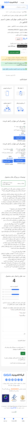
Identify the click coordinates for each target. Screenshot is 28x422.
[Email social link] (17, 79)
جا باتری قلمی (19, 35)
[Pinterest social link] (15, 79)
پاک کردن (24, 49)
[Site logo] (11, 2)
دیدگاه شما (22, 315)
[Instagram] (18, 380)
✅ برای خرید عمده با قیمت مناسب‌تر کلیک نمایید (15, 69)
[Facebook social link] (18, 79)
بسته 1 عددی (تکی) (7, 182)
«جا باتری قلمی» (11, 59)
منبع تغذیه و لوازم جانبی (15, 11)
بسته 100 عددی (6, 184)
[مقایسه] (26, 75)
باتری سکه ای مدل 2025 (7, 152)
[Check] (6, 380)
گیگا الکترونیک (13, 407)
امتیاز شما (22, 312)
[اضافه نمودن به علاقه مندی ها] (23, 75)
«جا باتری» (19, 59)
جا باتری (22, 32)
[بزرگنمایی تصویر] (24, 13)
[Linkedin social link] (13, 79)
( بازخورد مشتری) (10, 75)
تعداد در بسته (24, 43)
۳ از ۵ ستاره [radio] (14, 312)
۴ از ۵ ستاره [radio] (13, 312)
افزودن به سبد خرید (14, 52)
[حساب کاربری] (1, 2)
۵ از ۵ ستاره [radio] (12, 312)
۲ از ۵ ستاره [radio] (16, 312)
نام (24, 333)
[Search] (2, 7)
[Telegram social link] (9, 79)
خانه (7, 11)
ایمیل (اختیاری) (21, 340)
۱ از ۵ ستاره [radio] (17, 312)
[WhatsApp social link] (11, 79)
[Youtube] (15, 380)
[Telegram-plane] (21, 380)
